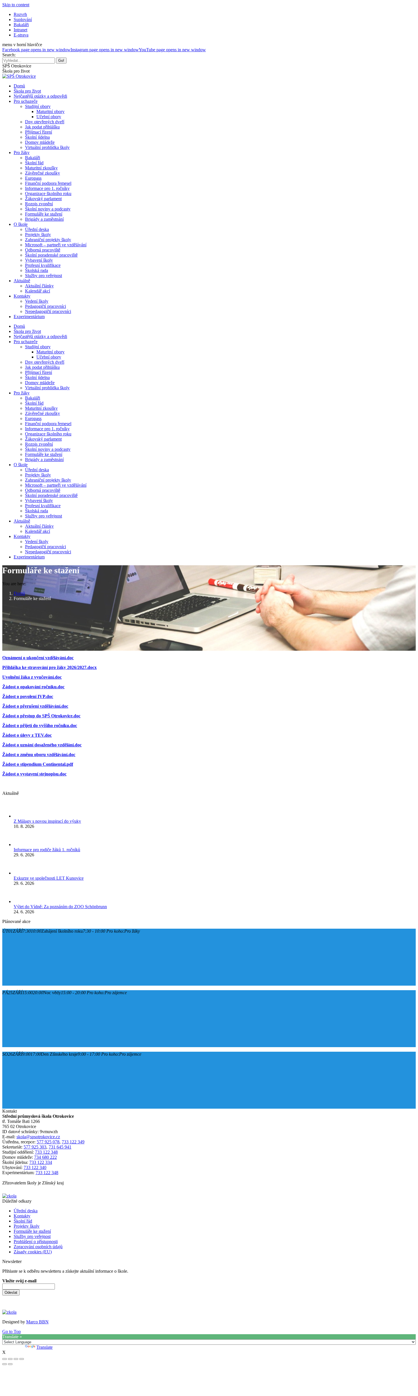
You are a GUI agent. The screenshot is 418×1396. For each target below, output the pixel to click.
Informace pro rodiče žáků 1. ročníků (47, 849)
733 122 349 (73, 1141)
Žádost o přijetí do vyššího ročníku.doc (39, 725)
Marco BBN (37, 1321)
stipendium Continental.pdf (46, 764)
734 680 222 (45, 1157)
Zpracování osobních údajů (38, 1246)
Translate (44, 1347)
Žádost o (10, 764)
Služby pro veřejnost (32, 1236)
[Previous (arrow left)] (4, 1364)
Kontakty (22, 1215)
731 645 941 (60, 1147)
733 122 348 (46, 1152)
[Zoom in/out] (21, 1359)
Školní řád (23, 1221)
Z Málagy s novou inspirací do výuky (47, 821)
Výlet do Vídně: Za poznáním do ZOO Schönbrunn (60, 906)
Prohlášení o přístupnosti (36, 1241)
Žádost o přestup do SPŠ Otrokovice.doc (41, 715)
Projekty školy (27, 1226)
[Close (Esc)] (4, 1359)
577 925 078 (48, 1141)
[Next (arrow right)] (10, 1364)
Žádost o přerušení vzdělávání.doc (35, 706)
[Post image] (22, 816)
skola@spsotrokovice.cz (38, 1136)
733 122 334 (40, 1162)
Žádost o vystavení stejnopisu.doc (34, 773)
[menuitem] (20, 14)
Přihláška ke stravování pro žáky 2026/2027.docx (49, 667)
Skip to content (15, 4)
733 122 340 (35, 1167)
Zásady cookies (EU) (33, 1251)
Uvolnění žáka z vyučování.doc (32, 677)
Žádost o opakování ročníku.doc (33, 686)
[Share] (10, 1359)
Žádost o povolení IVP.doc (27, 696)
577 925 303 (35, 1147)
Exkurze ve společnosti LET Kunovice (49, 878)
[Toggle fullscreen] (16, 1359)
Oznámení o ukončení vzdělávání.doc (38, 657)
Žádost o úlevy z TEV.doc (27, 735)
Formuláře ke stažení (32, 1231)
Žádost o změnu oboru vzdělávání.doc (38, 754)
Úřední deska (26, 1210)
